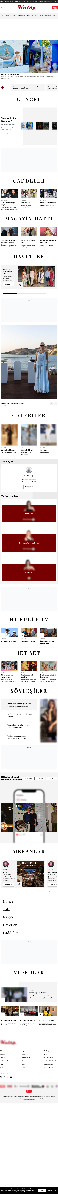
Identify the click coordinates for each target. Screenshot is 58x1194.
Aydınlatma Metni (49, 1067)
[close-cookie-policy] (56, 1190)
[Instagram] (1, 1077)
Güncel (3, 15)
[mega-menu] (50, 8)
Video (23, 1067)
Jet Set (41, 15)
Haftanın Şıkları (21, 15)
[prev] (49, 293)
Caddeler (14, 15)
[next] (53, 293)
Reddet (50, 1190)
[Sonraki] (7, 133)
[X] (7, 1077)
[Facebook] (4, 1077)
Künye (45, 1054)
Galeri (53, 15)
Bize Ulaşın (47, 1051)
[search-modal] (47, 8)
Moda (28, 15)
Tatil (32, 15)
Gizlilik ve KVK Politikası (51, 1061)
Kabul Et (42, 1190)
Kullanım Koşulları (49, 1064)
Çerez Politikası (48, 1057)
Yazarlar (24, 1061)
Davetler (8, 15)
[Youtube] (11, 1077)
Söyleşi (36, 15)
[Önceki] (3, 133)
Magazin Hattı (47, 15)
